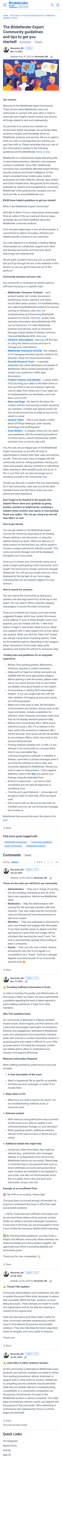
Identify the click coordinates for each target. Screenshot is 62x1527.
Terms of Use (43, 151)
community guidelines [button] (41, 842)
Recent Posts (10, 1445)
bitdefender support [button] (35, 846)
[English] (18, 4)
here (38, 310)
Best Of (7, 1454)
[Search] (52, 5)
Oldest (14, 862)
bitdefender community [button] (15, 842)
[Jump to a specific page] (56, 862)
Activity (7, 1450)
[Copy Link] (51, 56)
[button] (6, 50)
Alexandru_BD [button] (17, 48)
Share (7, 828)
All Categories (10, 1441)
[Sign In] (57, 5)
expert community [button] (13, 846)
